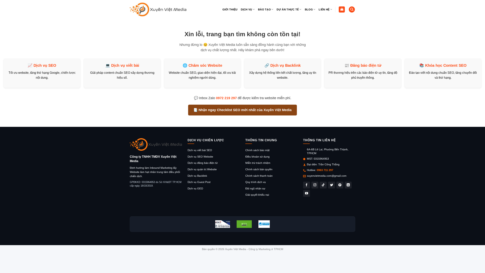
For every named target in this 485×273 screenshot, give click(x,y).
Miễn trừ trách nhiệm (257, 162)
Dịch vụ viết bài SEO (200, 150)
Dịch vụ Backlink (285, 65)
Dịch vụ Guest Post (199, 182)
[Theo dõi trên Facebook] (306, 185)
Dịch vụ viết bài (125, 65)
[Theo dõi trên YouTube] (306, 193)
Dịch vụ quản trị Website (202, 169)
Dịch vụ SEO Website (200, 156)
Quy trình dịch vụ (255, 182)
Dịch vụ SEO (45, 65)
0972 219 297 (226, 98)
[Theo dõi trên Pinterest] (339, 185)
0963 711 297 (325, 170)
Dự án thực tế (288, 9)
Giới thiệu (230, 9)
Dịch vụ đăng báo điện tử (203, 162)
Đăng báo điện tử (365, 65)
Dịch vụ (246, 9)
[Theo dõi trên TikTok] (323, 185)
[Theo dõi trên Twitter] (331, 185)
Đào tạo (264, 9)
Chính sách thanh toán (259, 175)
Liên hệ (324, 9)
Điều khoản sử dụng (257, 156)
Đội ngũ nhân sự (255, 188)
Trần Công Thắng (329, 164)
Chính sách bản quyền (258, 169)
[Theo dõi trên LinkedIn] (348, 185)
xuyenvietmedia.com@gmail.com (327, 175)
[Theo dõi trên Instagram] (314, 185)
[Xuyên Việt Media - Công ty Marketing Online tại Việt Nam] (158, 9)
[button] (342, 9)
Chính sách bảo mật (257, 150)
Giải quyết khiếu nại (257, 194)
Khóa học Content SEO (446, 65)
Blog (309, 9)
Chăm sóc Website (205, 65)
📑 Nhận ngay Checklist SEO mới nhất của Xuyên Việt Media (242, 110)
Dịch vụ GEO (195, 188)
